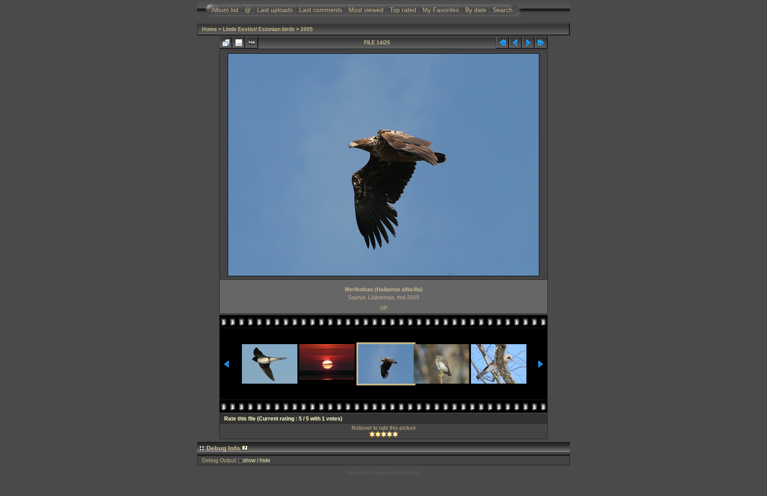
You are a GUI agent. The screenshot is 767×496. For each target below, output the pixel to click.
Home (209, 29)
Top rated (403, 9)
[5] (395, 434)
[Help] (245, 448)
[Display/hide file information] (239, 42)
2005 (306, 29)
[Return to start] (502, 42)
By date (475, 9)
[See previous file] (515, 42)
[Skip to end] (541, 42)
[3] (384, 434)
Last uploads (275, 9)
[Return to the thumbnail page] (226, 42)
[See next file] (528, 42)
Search (503, 9)
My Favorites (441, 9)
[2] (378, 434)
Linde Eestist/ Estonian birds (259, 29)
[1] (372, 434)
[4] (389, 434)
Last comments (320, 9)
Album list (224, 9)
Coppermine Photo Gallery (395, 473)
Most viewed (366, 9)
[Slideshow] (251, 42)
